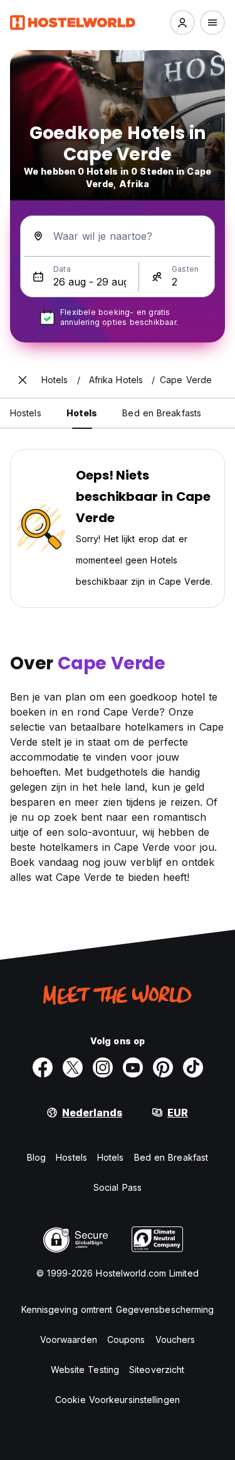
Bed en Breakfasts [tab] (161, 413)
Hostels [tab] (25, 413)
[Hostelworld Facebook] (43, 1067)
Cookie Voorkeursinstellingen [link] (117, 1399)
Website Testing (85, 1369)
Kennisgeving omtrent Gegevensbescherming (117, 1309)
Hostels (71, 1157)
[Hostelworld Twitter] (73, 1067)
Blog (36, 1157)
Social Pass (117, 1187)
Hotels (110, 1157)
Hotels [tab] (82, 413)
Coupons (126, 1339)
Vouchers (175, 1339)
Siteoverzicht (156, 1369)
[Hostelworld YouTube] (133, 1067)
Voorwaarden (68, 1339)
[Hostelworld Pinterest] (163, 1067)
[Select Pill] (182, 22)
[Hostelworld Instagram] (103, 1067)
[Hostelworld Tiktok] (193, 1067)
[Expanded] (23, 380)
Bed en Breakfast (171, 1157)
